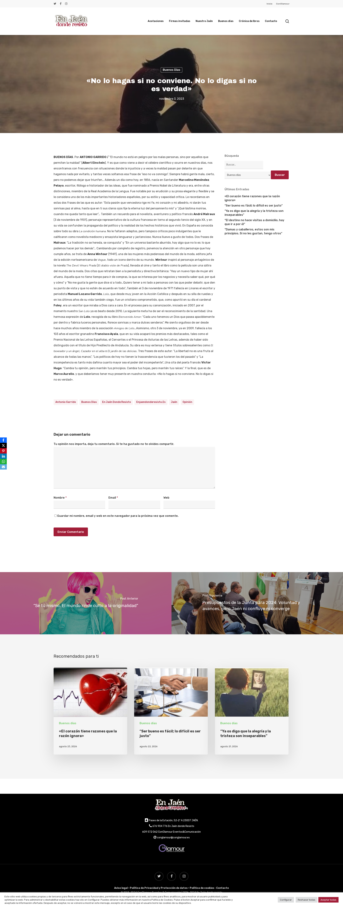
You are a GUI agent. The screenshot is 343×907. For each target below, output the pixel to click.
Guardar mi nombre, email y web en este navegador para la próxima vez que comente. (117, 516)
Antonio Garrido (65, 402)
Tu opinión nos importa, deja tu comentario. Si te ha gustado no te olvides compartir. (114, 444)
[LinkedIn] (3, 456)
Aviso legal (121, 888)
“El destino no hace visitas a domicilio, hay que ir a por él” (254, 222)
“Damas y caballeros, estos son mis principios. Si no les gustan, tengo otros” (253, 231)
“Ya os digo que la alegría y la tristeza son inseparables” (254, 212)
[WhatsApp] (3, 461)
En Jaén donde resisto (116, 402)
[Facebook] (3, 440)
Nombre (60, 497)
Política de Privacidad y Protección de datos (159, 888)
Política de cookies (202, 888)
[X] (3, 445)
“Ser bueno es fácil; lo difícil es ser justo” (254, 205)
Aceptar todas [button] (328, 899)
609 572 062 (150, 831)
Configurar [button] (286, 899)
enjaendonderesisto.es (151, 402)
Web (166, 497)
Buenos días (171, 70)
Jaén (174, 402)
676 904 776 (159, 826)
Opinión (187, 402)
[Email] (3, 467)
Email (113, 497)
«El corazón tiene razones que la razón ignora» (252, 198)
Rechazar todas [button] (306, 899)
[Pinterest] (3, 451)
